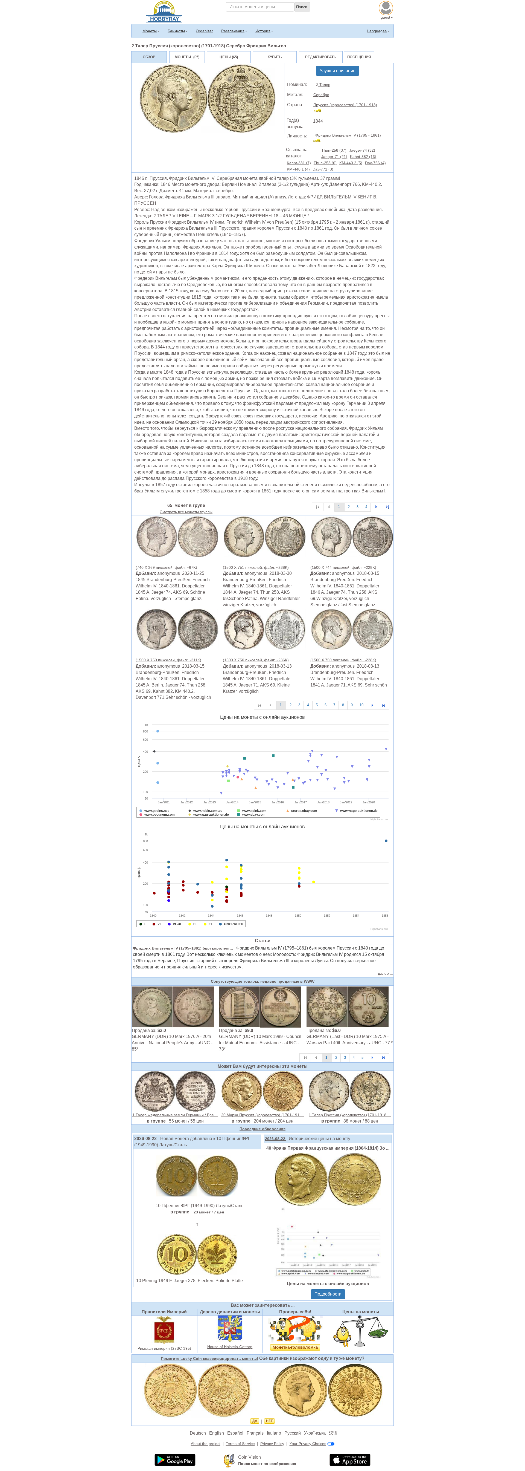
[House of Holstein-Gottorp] (230, 1329)
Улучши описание (337, 70)
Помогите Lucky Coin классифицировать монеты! (209, 1358)
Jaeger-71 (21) (334, 156)
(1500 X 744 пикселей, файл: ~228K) (343, 567)
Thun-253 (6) (325, 163)
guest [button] (385, 17)
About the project (205, 1443)
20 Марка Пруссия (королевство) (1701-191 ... (262, 1115)
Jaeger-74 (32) (362, 150)
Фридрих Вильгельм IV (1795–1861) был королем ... (183, 948)
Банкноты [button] (176, 31)
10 (361, 705)
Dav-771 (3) (323, 169)
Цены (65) (229, 57)
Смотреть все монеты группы (186, 512)
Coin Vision (249, 1457)
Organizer (204, 31)
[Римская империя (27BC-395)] (164, 1330)
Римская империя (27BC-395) (164, 1348)
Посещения (359, 57)
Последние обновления (262, 1129)
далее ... (385, 973)
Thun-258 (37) (333, 150)
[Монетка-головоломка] (295, 1329)
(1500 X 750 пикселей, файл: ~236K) (256, 660)
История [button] (262, 31)
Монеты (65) (187, 57)
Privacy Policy (272, 1443)
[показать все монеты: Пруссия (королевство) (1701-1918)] (319, 111)
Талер (324, 84)
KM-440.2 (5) (350, 163)
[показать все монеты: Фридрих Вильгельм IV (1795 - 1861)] (319, 141)
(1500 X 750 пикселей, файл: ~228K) (343, 660)
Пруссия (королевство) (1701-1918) (345, 105)
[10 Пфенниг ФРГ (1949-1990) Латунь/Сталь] (197, 1175)
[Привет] (164, 11)
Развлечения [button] (232, 31)
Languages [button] (377, 31)
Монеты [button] (149, 31)
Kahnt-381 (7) (299, 163)
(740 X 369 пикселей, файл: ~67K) (166, 567)
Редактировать (320, 57)
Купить (275, 57)
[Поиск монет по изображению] (229, 1460)
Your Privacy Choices (308, 1443)
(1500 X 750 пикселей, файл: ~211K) (168, 660)
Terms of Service (240, 1443)
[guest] (386, 7)
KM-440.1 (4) (298, 169)
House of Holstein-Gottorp (229, 1347)
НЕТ (269, 1421)
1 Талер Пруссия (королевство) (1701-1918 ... (350, 1115)
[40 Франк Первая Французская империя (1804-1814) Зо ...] (328, 1215)
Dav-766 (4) (375, 163)
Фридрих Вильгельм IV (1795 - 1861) (348, 135)
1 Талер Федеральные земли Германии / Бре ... (175, 1115)
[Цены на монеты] (360, 1331)
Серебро (321, 95)
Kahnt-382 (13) (363, 156)
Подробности (328, 1294)
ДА (254, 1421)
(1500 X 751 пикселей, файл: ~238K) (256, 567)
